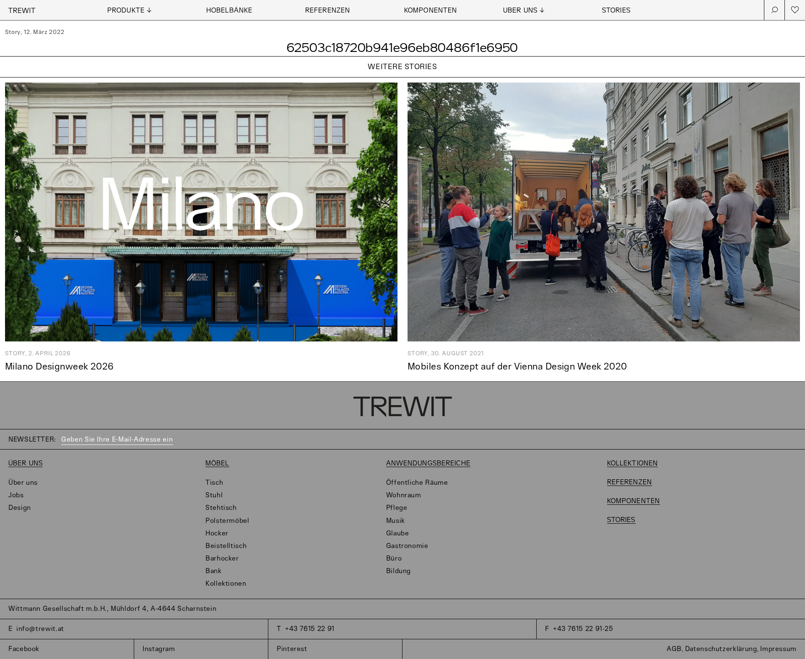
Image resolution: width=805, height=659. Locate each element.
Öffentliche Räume (417, 482)
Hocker (217, 533)
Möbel (217, 463)
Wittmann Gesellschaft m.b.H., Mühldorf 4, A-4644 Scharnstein (112, 608)
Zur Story (402, 77)
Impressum (778, 649)
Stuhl (214, 495)
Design (19, 508)
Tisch (214, 482)
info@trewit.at (40, 629)
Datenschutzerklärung (721, 649)
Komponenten (430, 10)
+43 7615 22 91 (310, 629)
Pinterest (292, 649)
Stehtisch (221, 508)
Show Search (774, 10)
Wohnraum (403, 495)
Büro (394, 558)
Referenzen (327, 10)
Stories (616, 10)
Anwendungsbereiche (428, 463)
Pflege (397, 508)
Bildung (398, 571)
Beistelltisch (226, 546)
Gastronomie (407, 546)
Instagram (159, 649)
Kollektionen (226, 583)
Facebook (23, 649)
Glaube (397, 533)
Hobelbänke (229, 10)
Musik (395, 521)
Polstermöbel (227, 521)
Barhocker (222, 558)
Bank (213, 571)
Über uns (25, 463)
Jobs (16, 495)
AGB (674, 649)
